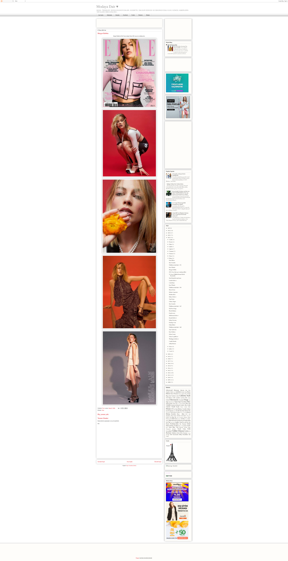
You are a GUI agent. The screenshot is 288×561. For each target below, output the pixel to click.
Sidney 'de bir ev (172, 297)
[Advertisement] (125, 22)
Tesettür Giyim (187, 427)
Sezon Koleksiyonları (172, 424)
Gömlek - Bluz (183, 405)
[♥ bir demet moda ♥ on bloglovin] (171, 461)
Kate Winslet (172, 267)
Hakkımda (109, 15)
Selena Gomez (172, 334)
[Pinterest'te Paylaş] (127, 408)
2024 (169, 230)
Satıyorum (172, 422)
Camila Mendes (172, 341)
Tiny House (171, 299)
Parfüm (183, 418)
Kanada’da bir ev (173, 318)
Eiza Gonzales (172, 262)
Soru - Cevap (181, 425)
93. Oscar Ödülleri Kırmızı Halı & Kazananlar (177, 275)
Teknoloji (181, 427)
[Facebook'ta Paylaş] (125, 408)
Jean (167, 410)
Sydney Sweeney (173, 320)
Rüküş (188, 420)
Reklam (179, 420)
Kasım (170, 242)
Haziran (171, 253)
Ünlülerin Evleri (175, 433)
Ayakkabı (178, 392)
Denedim (181, 400)
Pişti (170, 420)
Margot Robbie (172, 269)
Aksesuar (176, 390)
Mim (172, 415)
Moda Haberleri (177, 415)
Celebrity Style (184, 395)
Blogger (137, 558)
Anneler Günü (169, 392)
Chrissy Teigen (172, 301)
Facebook (125, 15)
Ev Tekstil (180, 403)
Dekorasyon (173, 399)
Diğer (167, 402)
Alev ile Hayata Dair (172, 45)
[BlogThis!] (122, 408)
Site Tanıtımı (183, 424)
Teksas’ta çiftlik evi (173, 336)
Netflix (167, 417)
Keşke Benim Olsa (186, 410)
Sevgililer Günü (178, 422)
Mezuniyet (168, 415)
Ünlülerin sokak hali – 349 (175, 306)
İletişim (148, 15)
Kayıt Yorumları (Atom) (131, 465)
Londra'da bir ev (173, 280)
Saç (169, 422)
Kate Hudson (172, 332)
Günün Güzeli (170, 407)
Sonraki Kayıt (101, 461)
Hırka (189, 407)
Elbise (188, 402)
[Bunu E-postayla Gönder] (121, 408)
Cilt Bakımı (169, 398)
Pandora (179, 418)
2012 (169, 373)
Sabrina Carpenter (173, 292)
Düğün (176, 402)
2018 (169, 359)
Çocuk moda (184, 398)
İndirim (188, 409)
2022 (169, 235)
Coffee (174, 398)
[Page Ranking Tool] (169, 476)
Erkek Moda (169, 403)
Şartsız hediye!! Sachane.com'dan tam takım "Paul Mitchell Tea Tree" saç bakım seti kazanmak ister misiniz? (180, 192)
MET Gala (187, 414)
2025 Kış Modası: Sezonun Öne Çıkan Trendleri (180, 46)
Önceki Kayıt (157, 461)
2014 (169, 368)
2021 (169, 237)
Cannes (173, 396)
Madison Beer (172, 294)
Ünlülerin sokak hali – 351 (175, 265)
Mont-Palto (183, 415)
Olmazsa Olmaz (187, 417)
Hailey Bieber (172, 325)
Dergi (103, 410)
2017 (169, 361)
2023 (169, 233)
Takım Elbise (172, 427)
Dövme (172, 401)
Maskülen (173, 414)
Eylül (170, 246)
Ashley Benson (172, 343)
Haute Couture (183, 407)
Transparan (168, 429)
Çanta (178, 398)
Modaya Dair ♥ (107, 6)
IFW (172, 409)
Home (168, 408)
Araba (174, 392)
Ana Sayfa (100, 15)
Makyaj (168, 414)
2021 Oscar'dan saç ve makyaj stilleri (177, 272)
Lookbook (188, 412)
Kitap (175, 412)
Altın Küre (187, 390)
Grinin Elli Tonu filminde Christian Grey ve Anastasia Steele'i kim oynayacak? (180, 214)
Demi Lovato (172, 313)
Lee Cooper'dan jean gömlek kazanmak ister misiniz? (179, 203)
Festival (183, 403)
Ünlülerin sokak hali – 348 (175, 327)
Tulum (184, 429)
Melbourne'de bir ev (173, 315)
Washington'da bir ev (174, 339)
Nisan (170, 258)
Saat (167, 422)
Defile (167, 400)
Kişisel (172, 412)
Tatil (177, 427)
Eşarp (174, 403)
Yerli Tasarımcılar (174, 434)
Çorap (189, 397)
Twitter (133, 15)
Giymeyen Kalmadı (175, 405)
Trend (179, 429)
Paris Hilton (172, 260)
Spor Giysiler (187, 425)
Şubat (170, 349)
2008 (169, 382)
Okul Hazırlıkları (180, 417)
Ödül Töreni (174, 418)
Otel (170, 418)
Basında (117, 15)
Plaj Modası (174, 420)
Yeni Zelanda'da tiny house (175, 278)
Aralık (170, 239)
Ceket (177, 396)
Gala (189, 403)
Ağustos (171, 249)
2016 (169, 363)
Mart (170, 346)
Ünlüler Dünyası (178, 431)
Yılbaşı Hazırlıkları (183, 434)
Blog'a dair (168, 396)
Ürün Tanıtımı (183, 433)
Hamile (177, 407)
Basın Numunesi (175, 393)
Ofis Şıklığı (171, 417)
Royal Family (184, 420)
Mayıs (170, 256)
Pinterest (140, 15)
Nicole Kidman (172, 311)
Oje (175, 417)
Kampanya (170, 410)
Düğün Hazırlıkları (182, 402)
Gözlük (188, 405)
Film (187, 403)
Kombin (178, 412)
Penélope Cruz (172, 322)
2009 (169, 380)
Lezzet (184, 412)
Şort (167, 427)
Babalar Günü (184, 392)
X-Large (167, 434)
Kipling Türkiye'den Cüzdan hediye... (175, 184)
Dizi (170, 401)
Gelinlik (168, 405)
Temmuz (171, 251)
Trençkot (174, 429)
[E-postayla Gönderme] (118, 408)
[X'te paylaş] (124, 408)
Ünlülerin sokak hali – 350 (175, 287)
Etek (176, 403)
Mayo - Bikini (180, 414)
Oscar (167, 418)
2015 (169, 366)
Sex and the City (186, 422)
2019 (169, 356)
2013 (169, 370)
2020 (169, 354)
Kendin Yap (179, 410)
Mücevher (188, 415)
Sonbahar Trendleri (173, 425)
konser (181, 412)
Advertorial (169, 390)
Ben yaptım (181, 393)
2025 (169, 228)
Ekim (170, 244)
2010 (169, 377)
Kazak (175, 410)
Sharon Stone (172, 290)
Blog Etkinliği (187, 393)
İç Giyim (176, 409)
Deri (189, 400)
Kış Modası (168, 412)
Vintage (189, 433)
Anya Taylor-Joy (172, 329)
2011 (169, 375)
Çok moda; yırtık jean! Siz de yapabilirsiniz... (178, 174)
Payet (186, 418)
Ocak (170, 351)
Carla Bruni (171, 283)
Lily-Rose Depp (172, 308)
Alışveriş (182, 390)
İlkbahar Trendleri (182, 409)
